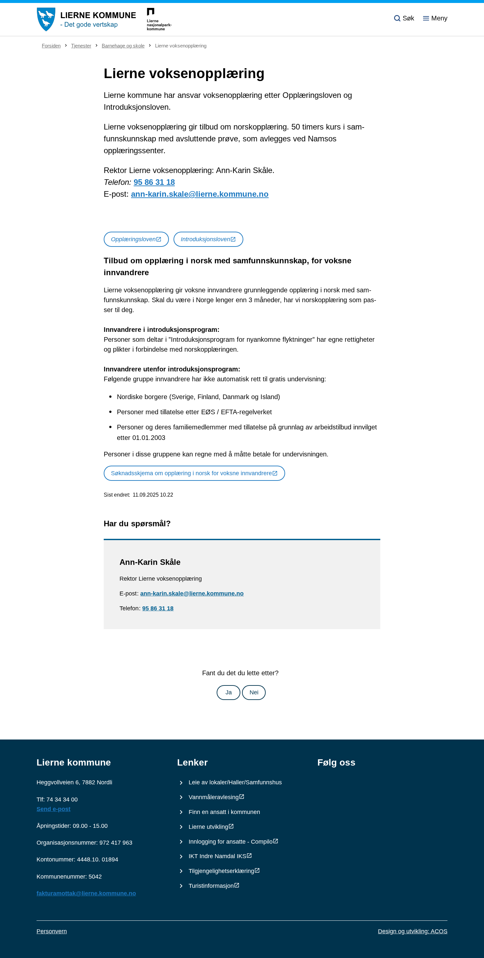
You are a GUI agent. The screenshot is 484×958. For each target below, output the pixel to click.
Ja (229, 692)
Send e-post (53, 809)
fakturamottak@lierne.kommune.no (86, 893)
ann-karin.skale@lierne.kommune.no (200, 193)
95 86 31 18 (154, 182)
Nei (254, 692)
